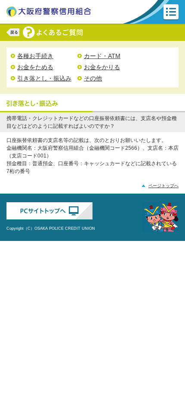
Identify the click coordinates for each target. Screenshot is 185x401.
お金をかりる (102, 67)
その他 (93, 78)
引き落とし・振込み (44, 78)
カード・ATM (102, 55)
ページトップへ (163, 185)
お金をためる (35, 67)
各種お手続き (35, 55)
